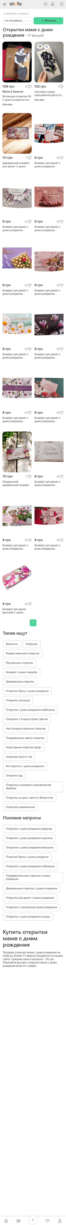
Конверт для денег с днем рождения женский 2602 (15, 228)
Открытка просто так (19, 757)
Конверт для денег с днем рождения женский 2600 (15, 419)
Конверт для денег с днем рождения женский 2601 (47, 419)
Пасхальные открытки (19, 663)
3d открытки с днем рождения (25, 766)
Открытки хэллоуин (18, 700)
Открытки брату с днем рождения (27, 691)
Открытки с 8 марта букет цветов (27, 719)
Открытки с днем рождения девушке (29, 828)
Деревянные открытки (20, 681)
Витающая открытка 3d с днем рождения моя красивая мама (16, 98)
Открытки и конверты (17, 13)
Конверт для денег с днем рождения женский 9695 (47, 547)
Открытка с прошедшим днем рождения (31, 907)
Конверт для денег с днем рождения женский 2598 (47, 483)
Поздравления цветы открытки (25, 738)
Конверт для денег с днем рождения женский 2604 (47, 228)
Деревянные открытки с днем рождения (31, 888)
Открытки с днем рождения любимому (30, 710)
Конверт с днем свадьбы (21, 672)
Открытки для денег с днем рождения (30, 898)
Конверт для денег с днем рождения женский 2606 (47, 292)
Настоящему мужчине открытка (26, 728)
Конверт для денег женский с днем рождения (14, 611)
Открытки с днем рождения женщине (29, 847)
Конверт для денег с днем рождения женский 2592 (15, 292)
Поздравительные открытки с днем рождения (28, 877)
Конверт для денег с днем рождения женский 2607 (47, 356)
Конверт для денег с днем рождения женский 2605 (47, 164)
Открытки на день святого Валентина (29, 797)
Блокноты (12, 644)
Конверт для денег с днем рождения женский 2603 (15, 356)
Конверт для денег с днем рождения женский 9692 (15, 547)
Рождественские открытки (22, 653)
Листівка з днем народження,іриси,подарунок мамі (49, 93)
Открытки (31, 644)
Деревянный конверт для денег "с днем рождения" (16, 164)
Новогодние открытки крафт (24, 747)
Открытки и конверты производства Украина (28, 786)
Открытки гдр (14, 775)
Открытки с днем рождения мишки (28, 916)
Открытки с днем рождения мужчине (29, 838)
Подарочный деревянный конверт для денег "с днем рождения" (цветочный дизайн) (16, 483)
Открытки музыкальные (20, 807)
